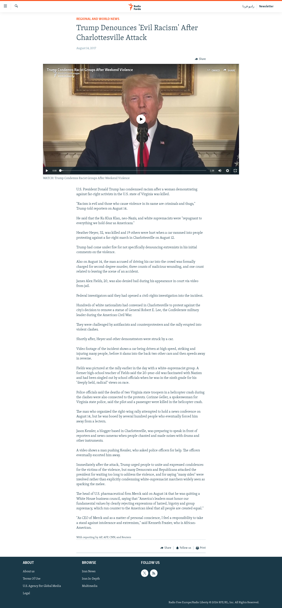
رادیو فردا (248, 6)
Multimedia (89, 586)
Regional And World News (97, 19)
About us (29, 571)
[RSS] (153, 573)
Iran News (89, 571)
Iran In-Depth (91, 578)
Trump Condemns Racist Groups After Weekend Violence (90, 70)
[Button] (200, 59)
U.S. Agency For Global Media (42, 586)
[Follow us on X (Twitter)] (144, 573)
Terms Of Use (31, 578)
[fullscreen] (235, 170)
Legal (26, 593)
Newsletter (266, 6)
